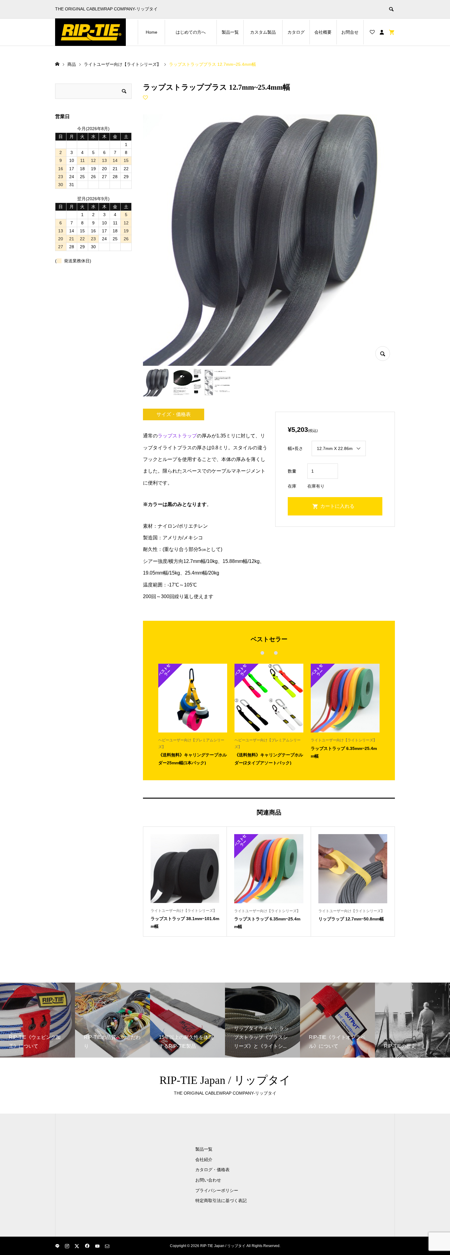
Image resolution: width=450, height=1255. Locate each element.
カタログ (296, 32)
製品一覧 (230, 32)
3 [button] (275, 653)
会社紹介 (203, 1159)
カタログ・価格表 (212, 1169)
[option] (192, 714)
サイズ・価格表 (173, 414)
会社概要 (323, 32)
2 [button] (269, 653)
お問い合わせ (208, 1180)
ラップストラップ (177, 435)
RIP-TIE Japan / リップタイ (225, 1080)
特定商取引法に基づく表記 (221, 1200)
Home (151, 32)
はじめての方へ (196, 32)
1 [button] (262, 653)
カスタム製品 (266, 32)
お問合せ (349, 32)
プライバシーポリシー (216, 1190)
